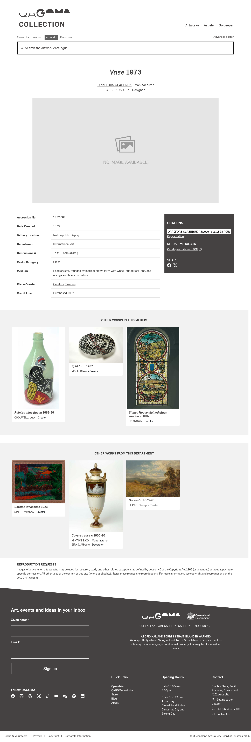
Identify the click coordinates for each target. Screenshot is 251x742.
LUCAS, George (138, 505)
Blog (114, 698)
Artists (209, 25)
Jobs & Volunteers (16, 736)
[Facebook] (169, 266)
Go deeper (226, 25)
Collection (42, 23)
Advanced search (223, 36)
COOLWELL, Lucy (25, 417)
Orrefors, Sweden (64, 284)
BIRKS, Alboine (81, 544)
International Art (63, 244)
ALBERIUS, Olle (117, 90)
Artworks (192, 25)
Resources (66, 37)
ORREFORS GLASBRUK (114, 85)
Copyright (53, 736)
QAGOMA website (122, 690)
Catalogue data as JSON (182, 249)
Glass (56, 262)
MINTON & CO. (80, 540)
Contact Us (223, 714)
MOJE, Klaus (79, 371)
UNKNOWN (135, 421)
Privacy (37, 736)
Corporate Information (78, 736)
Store (114, 694)
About (114, 702)
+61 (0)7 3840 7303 (228, 709)
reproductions (149, 573)
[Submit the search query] (19, 48)
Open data (117, 686)
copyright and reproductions (207, 573)
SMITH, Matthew (24, 511)
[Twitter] (175, 266)
